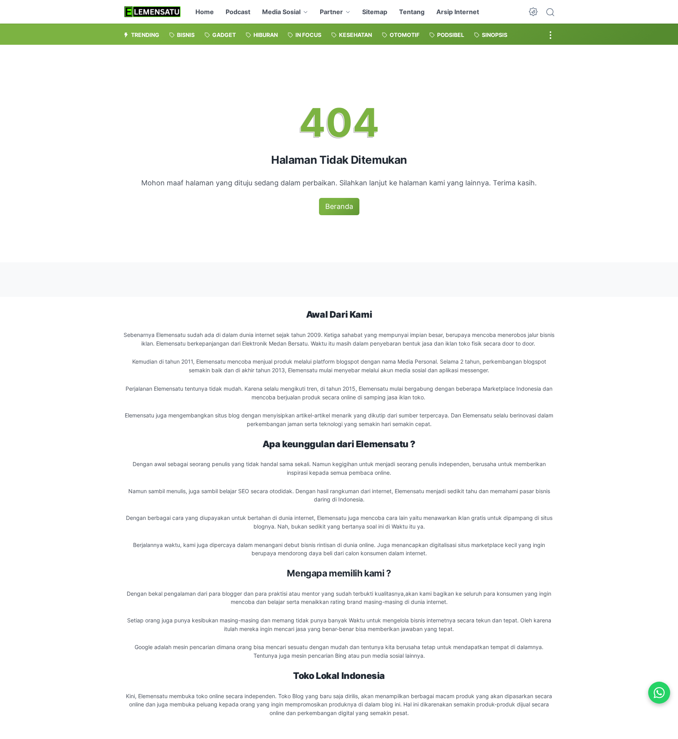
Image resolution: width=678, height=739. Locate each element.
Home (204, 12)
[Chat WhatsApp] (659, 693)
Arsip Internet (457, 12)
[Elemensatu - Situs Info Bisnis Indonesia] (152, 11)
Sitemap (374, 12)
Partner (331, 12)
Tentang (412, 12)
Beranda (339, 206)
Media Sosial (281, 12)
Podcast (238, 12)
